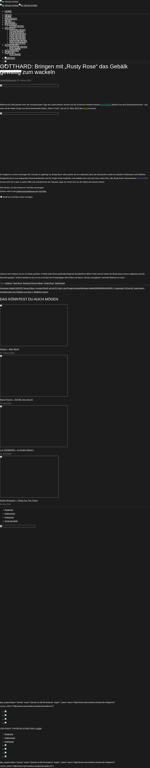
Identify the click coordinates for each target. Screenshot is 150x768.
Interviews (12, 50)
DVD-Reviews (17, 35)
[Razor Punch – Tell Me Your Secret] (34, 396)
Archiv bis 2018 (11, 521)
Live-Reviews (17, 43)
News (8, 20)
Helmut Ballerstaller (8, 80)
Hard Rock (17, 283)
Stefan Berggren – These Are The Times (19, 501)
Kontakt (10, 58)
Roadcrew (9, 510)
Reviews (10, 28)
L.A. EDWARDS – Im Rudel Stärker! (17, 450)
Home (8, 11)
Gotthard (8, 283)
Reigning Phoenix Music (33, 283)
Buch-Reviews (18, 46)
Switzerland (60, 283)
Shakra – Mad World (9, 349)
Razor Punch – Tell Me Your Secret (16, 400)
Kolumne (15, 54)
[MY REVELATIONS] (18, 6)
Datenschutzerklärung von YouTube (31, 191)
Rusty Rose (49, 283)
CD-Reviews (16, 31)
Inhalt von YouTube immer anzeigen (18, 197)
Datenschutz (10, 514)
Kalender (11, 24)
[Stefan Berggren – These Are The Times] (29, 497)
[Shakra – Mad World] (34, 345)
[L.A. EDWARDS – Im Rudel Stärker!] (34, 446)
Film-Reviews (17, 39)
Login (38, 729)
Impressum (9, 517)
